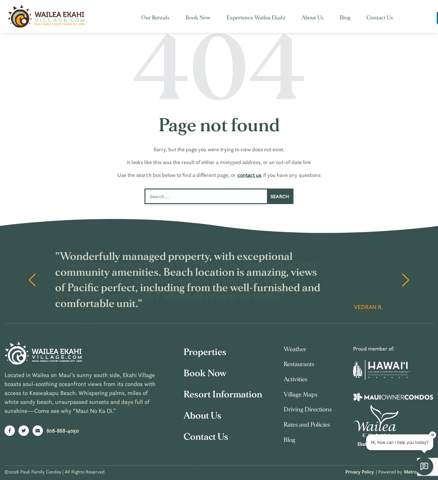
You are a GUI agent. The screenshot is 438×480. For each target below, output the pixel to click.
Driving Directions (308, 409)
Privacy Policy (359, 472)
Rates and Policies (307, 425)
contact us (249, 175)
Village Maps (301, 394)
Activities (295, 379)
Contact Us (379, 18)
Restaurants (299, 364)
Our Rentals (155, 18)
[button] (406, 280)
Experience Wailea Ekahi (256, 18)
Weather (295, 349)
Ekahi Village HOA (376, 444)
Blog (345, 18)
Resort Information (223, 394)
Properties (205, 352)
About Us (313, 18)
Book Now (198, 18)
